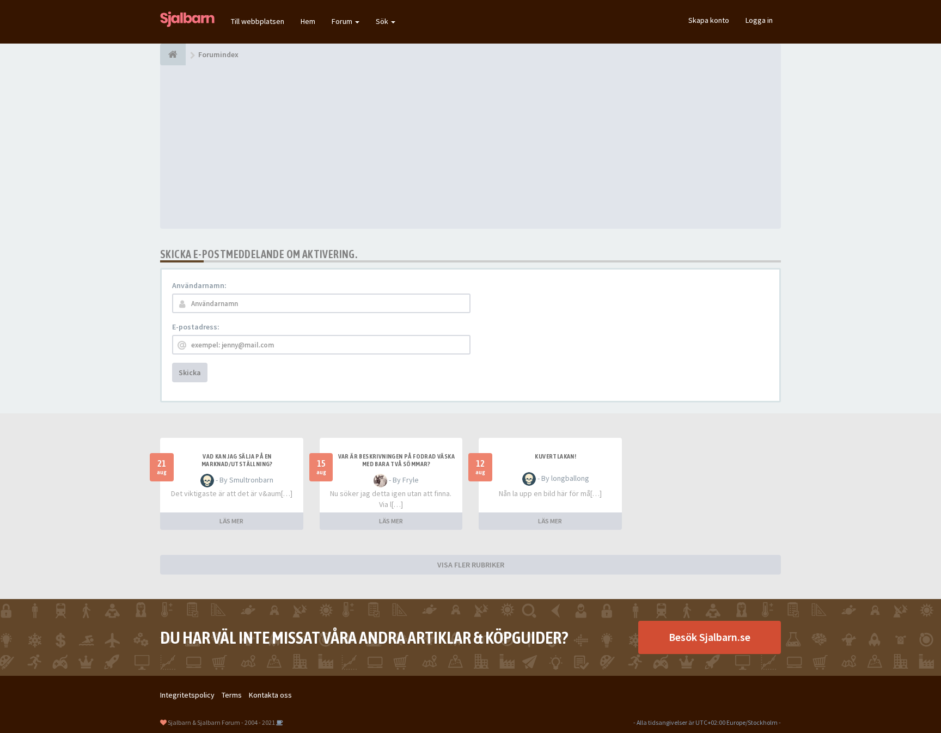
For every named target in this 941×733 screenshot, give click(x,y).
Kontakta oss (270, 695)
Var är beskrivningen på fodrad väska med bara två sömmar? (396, 460)
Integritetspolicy (187, 695)
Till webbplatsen (257, 21)
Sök (383, 21)
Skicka (190, 372)
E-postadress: (195, 327)
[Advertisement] (470, 147)
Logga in (759, 20)
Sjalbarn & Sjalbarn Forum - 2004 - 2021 (221, 722)
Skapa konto (708, 20)
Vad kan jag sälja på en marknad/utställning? (237, 460)
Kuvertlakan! (555, 456)
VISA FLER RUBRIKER (470, 565)
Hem (308, 21)
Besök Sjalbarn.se (709, 637)
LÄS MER (231, 521)
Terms (232, 695)
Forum (343, 21)
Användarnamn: (199, 285)
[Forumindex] (173, 54)
